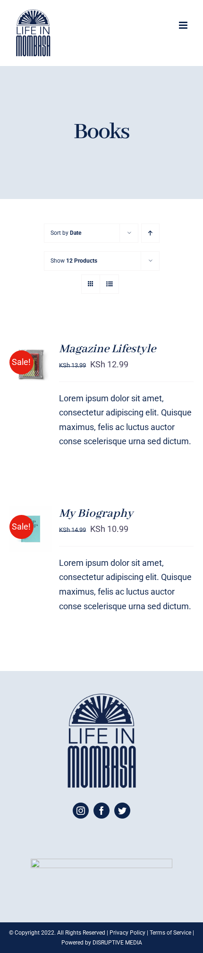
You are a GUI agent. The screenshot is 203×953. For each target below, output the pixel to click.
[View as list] (109, 284)
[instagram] (81, 811)
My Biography (96, 513)
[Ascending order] (150, 233)
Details (23, 387)
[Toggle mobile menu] (184, 25)
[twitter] (122, 811)
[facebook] (101, 811)
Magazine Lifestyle (107, 348)
